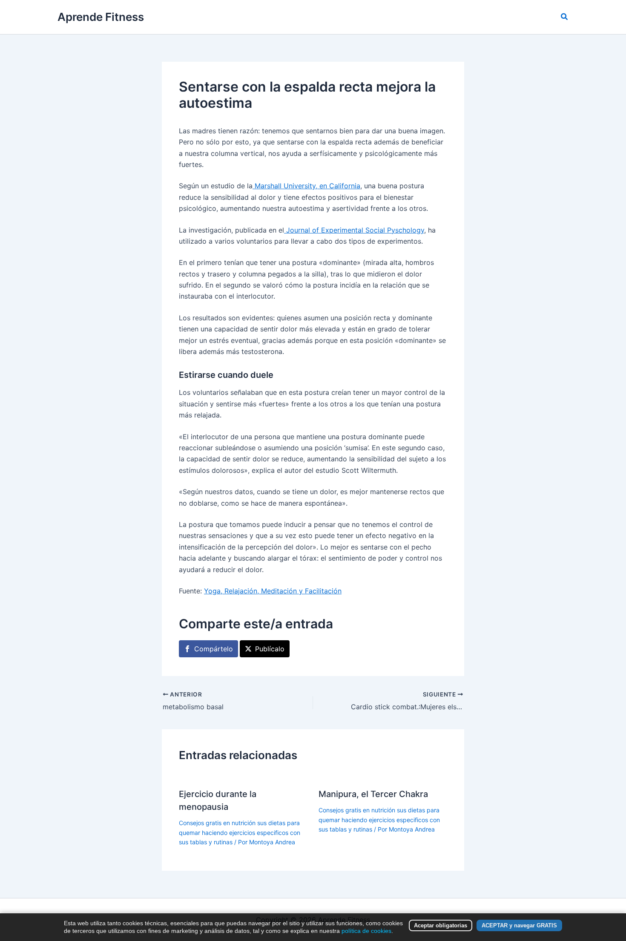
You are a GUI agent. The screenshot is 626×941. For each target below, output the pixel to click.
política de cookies (366, 930)
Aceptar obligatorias (440, 925)
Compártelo (213, 649)
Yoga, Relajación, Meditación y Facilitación (273, 591)
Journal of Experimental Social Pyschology (354, 230)
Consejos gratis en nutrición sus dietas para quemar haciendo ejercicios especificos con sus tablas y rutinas (239, 832)
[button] (565, 17)
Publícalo (269, 649)
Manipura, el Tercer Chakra (373, 794)
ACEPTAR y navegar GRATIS (519, 925)
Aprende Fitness (100, 16)
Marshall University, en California (306, 185)
